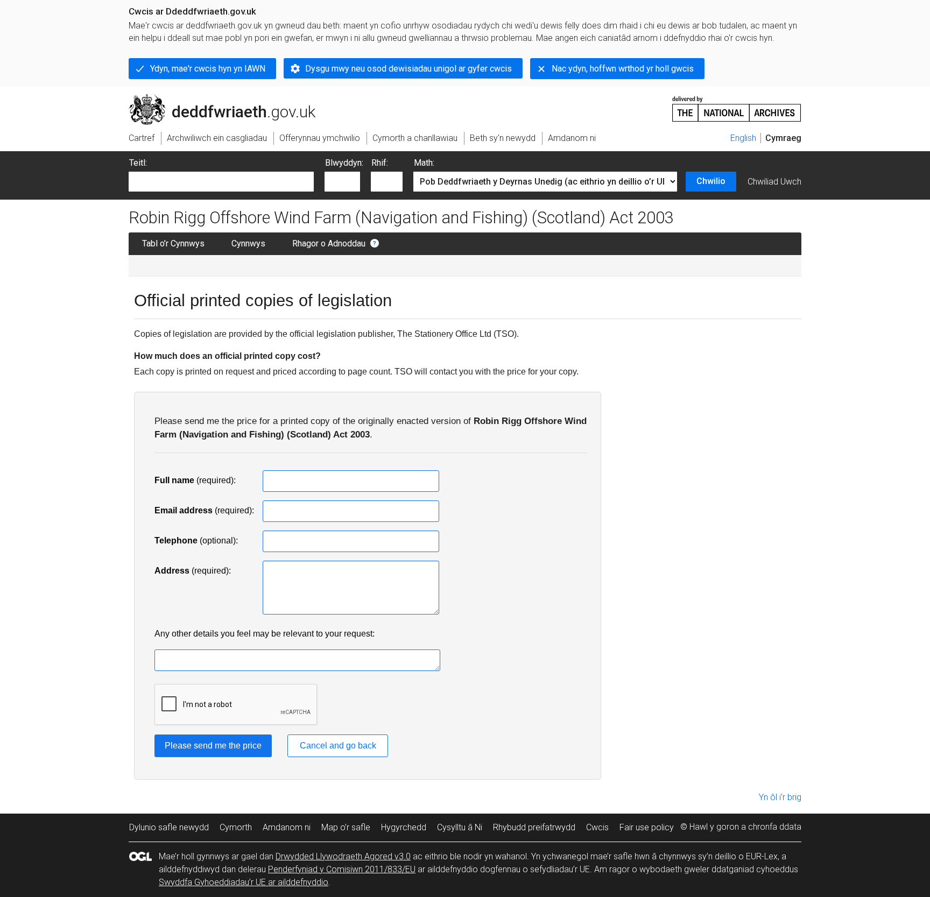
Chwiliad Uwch (774, 181)
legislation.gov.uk (217, 98)
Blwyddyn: (344, 163)
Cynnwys (248, 243)
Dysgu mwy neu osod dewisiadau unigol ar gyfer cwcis (408, 68)
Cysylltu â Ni (459, 827)
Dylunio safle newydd (169, 827)
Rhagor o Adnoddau (328, 243)
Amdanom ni (287, 827)
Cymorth (236, 827)
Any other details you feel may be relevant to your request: (264, 633)
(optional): (196, 540)
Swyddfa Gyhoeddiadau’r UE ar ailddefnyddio (243, 882)
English (743, 138)
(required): (195, 480)
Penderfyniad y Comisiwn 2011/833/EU (341, 869)
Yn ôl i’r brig (780, 797)
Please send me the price (213, 745)
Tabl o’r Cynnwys (173, 243)
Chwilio (710, 181)
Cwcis (597, 827)
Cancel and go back (338, 745)
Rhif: (379, 163)
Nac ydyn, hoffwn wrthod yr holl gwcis (623, 68)
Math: (424, 163)
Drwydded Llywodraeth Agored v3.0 (343, 856)
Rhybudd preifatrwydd (534, 827)
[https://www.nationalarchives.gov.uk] (736, 105)
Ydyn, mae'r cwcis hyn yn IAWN (207, 68)
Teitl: (138, 163)
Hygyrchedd (403, 827)
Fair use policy (646, 827)
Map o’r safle (345, 827)
